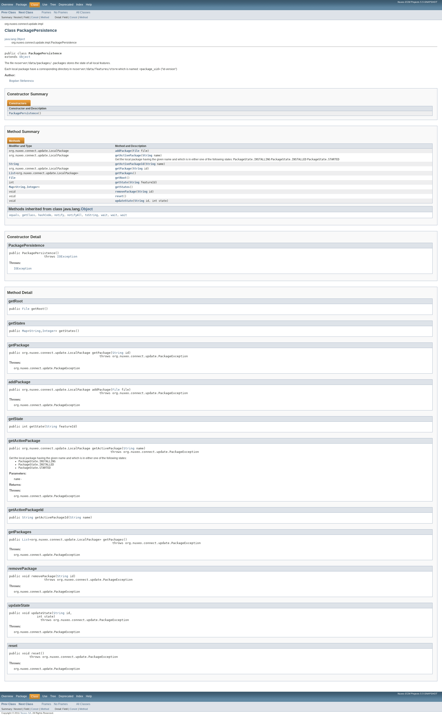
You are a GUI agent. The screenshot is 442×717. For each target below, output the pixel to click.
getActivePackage (128, 155)
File (136, 150)
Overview (7, 4)
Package (21, 4)
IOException (67, 256)
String (147, 155)
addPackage (123, 150)
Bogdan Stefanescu (21, 80)
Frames (46, 12)
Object (24, 57)
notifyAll (74, 215)
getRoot (120, 177)
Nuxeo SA (25, 713)
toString (91, 215)
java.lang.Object (15, 39)
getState (121, 182)
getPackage (123, 168)
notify (59, 215)
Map (11, 187)
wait (104, 215)
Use (44, 4)
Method (45, 17)
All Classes (83, 12)
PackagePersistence (23, 113)
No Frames (61, 12)
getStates (122, 187)
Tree (53, 4)
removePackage (125, 191)
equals (14, 215)
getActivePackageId (129, 164)
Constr (35, 17)
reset (119, 196)
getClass (28, 215)
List (12, 173)
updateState (124, 200)
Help (89, 4)
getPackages (124, 173)
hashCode (44, 215)
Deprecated (66, 4)
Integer (32, 187)
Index (79, 4)
